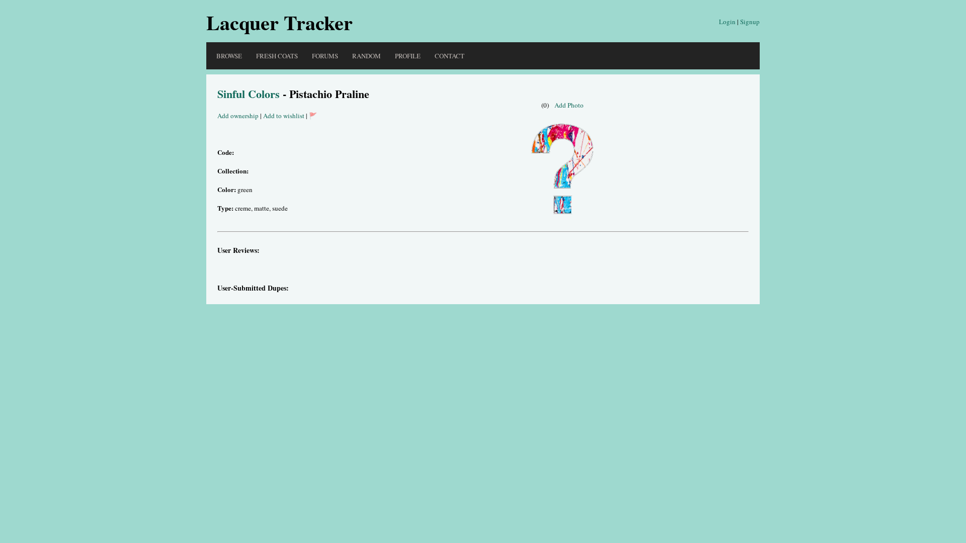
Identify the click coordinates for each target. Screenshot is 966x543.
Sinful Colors (248, 93)
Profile (408, 55)
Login (727, 21)
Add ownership (238, 115)
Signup (750, 21)
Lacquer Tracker (279, 22)
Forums (325, 55)
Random (366, 55)
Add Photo (569, 105)
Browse (229, 55)
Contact (449, 55)
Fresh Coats (277, 55)
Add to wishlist (283, 115)
